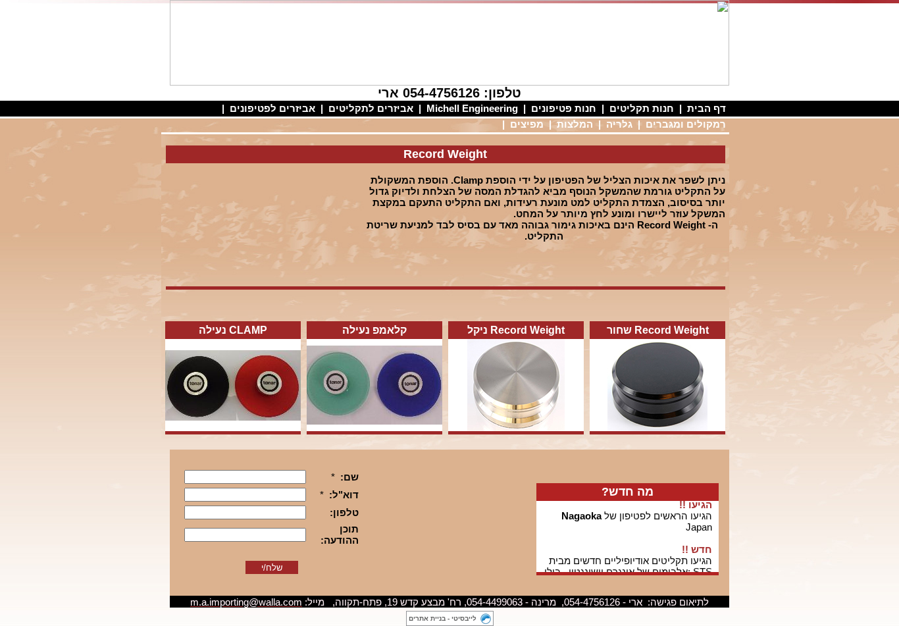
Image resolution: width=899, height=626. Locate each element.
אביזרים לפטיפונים (272, 108)
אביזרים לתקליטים (370, 108)
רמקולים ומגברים (686, 124)
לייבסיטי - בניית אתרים (442, 618)
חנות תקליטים (641, 108)
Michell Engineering (472, 108)
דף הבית (706, 108)
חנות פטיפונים (563, 108)
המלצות (575, 124)
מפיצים (527, 124)
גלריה (619, 124)
